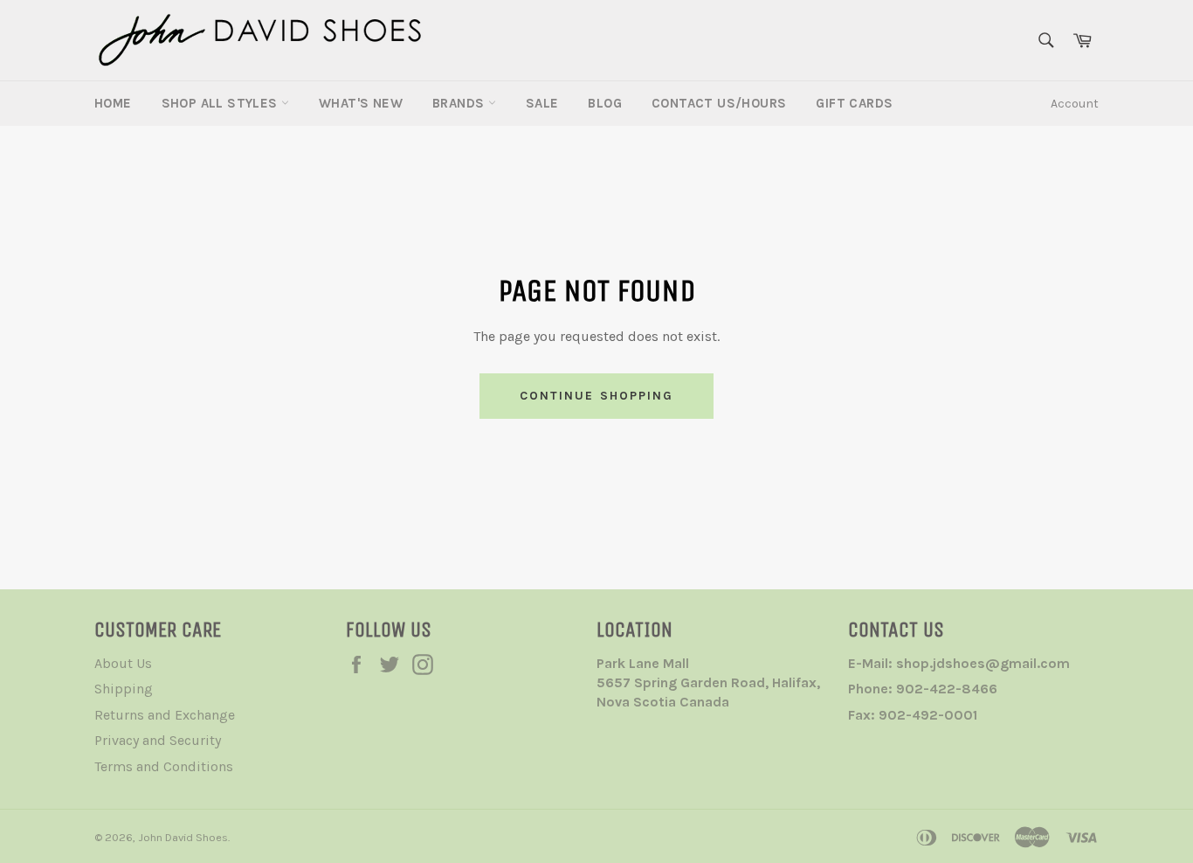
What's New (361, 103)
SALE (542, 103)
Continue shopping (597, 395)
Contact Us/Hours (719, 103)
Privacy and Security (157, 740)
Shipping (123, 688)
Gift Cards (854, 103)
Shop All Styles (221, 103)
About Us (123, 663)
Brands (460, 103)
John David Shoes (183, 837)
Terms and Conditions (163, 766)
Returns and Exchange (164, 714)
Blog (605, 103)
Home (113, 103)
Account (1075, 103)
